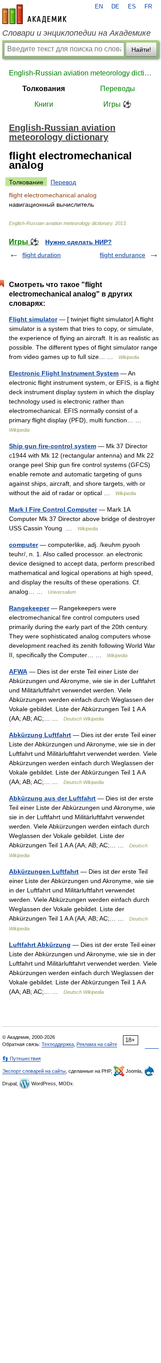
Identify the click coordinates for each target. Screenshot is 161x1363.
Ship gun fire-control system (52, 446)
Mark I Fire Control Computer (53, 509)
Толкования (43, 88)
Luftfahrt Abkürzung (40, 944)
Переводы (117, 88)
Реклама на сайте (96, 1044)
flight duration (41, 254)
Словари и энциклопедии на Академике (76, 33)
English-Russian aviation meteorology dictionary (80, 73)
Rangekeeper (29, 608)
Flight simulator (33, 319)
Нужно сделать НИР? (78, 242)
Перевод (63, 182)
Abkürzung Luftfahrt (40, 734)
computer (23, 544)
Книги (43, 104)
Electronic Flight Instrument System (64, 373)
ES (132, 7)
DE (115, 7)
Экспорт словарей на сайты (34, 1071)
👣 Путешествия (21, 1058)
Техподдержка (58, 1044)
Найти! (141, 49)
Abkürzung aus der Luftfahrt (52, 798)
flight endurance (122, 254)
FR (148, 7)
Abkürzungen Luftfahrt (44, 871)
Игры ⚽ (117, 104)
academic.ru (34, 14)
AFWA (18, 671)
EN (99, 7)
